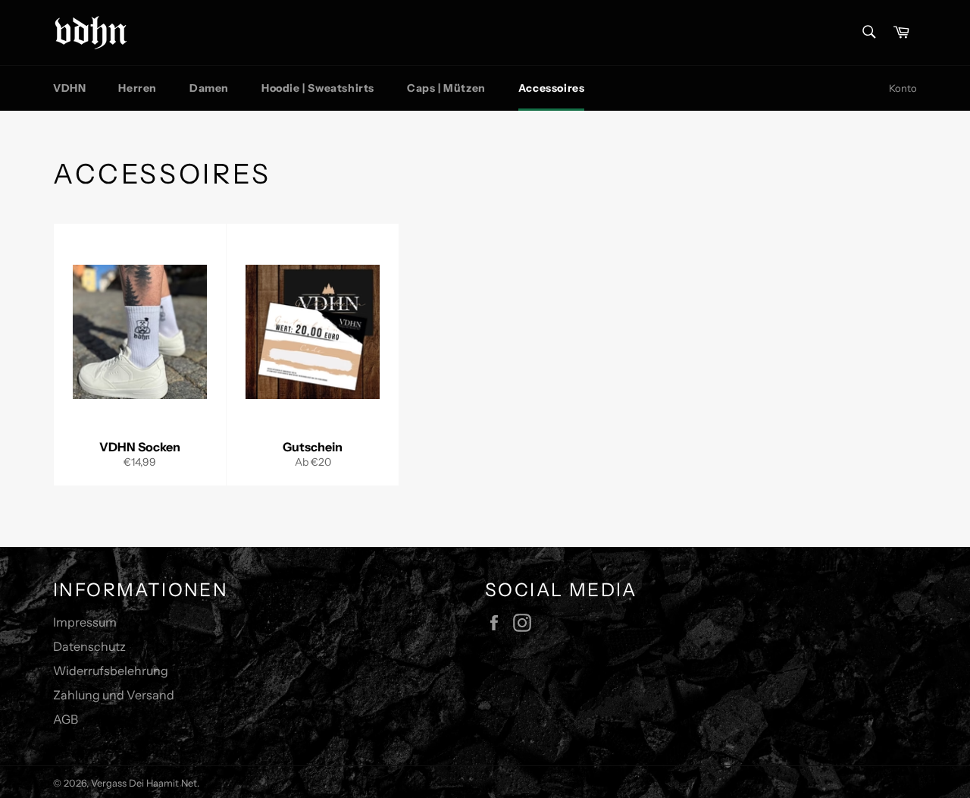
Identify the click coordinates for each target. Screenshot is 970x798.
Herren (137, 88)
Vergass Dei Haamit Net (144, 783)
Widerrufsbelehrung (110, 670)
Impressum (85, 622)
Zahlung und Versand (113, 694)
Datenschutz (89, 646)
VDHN (69, 88)
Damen (209, 88)
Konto (903, 88)
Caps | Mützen (446, 88)
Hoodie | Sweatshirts (317, 88)
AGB (65, 719)
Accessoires (551, 88)
